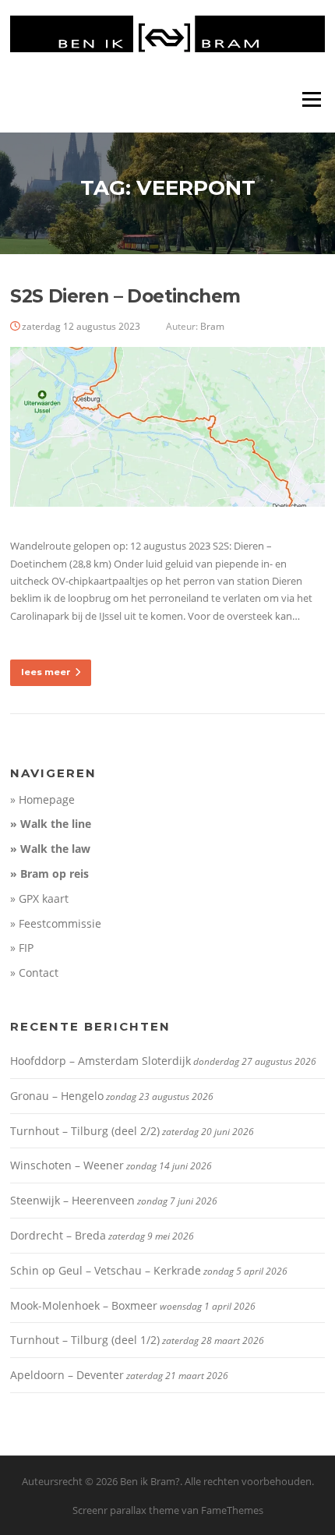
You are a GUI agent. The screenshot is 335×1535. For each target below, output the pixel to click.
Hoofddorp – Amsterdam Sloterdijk (100, 1060)
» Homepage (42, 799)
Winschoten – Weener (67, 1165)
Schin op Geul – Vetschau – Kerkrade (105, 1270)
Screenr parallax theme (125, 1510)
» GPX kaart (39, 898)
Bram (212, 326)
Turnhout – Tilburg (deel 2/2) (85, 1130)
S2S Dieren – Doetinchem (125, 296)
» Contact (34, 972)
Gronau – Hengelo (57, 1095)
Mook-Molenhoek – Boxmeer (83, 1305)
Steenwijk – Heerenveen (72, 1200)
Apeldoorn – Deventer (67, 1374)
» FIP (22, 947)
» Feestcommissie (55, 923)
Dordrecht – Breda (58, 1235)
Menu (311, 99)
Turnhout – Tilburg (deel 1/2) (85, 1339)
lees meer (46, 672)
